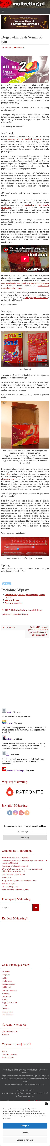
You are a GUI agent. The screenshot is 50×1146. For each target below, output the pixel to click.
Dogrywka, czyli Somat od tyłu (13, 872)
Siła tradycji (10, 626)
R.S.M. (4, 1004)
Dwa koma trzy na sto (10, 885)
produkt (33, 609)
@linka (4, 1050)
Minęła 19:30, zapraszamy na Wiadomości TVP (19, 879)
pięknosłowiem (7, 479)
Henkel (16, 609)
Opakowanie (24, 609)
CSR (6, 609)
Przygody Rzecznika (9, 1001)
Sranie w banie (7, 1010)
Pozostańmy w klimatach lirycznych (15, 864)
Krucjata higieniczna (9, 988)
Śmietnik (5, 1007)
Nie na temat (6, 995)
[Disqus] (25, 671)
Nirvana (31, 1099)
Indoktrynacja (7, 979)
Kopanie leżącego (8, 982)
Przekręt (5, 998)
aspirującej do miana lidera (36, 297)
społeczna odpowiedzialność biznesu (15, 613)
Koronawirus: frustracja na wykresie (15, 856)
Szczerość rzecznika (13, 603)
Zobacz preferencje (25, 1140)
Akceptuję (25, 1125)
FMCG (11, 609)
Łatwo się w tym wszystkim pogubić (15, 888)
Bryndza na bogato (9, 882)
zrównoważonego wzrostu (38, 283)
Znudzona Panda (8, 1056)
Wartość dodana (12, 600)
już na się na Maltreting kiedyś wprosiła (24, 139)
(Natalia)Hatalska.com (10, 1030)
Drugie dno (6, 973)
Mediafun (5, 1033)
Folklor (4, 976)
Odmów (25, 1133)
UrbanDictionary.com (10, 1053)
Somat (39, 609)
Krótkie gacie (7, 985)
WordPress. (39, 1099)
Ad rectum (6, 970)
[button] (46, 1104)
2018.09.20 (9, 47)
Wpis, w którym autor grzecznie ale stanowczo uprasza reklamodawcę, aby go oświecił (38, 629)
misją (8, 473)
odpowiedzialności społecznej (13, 283)
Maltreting (20, 47)
